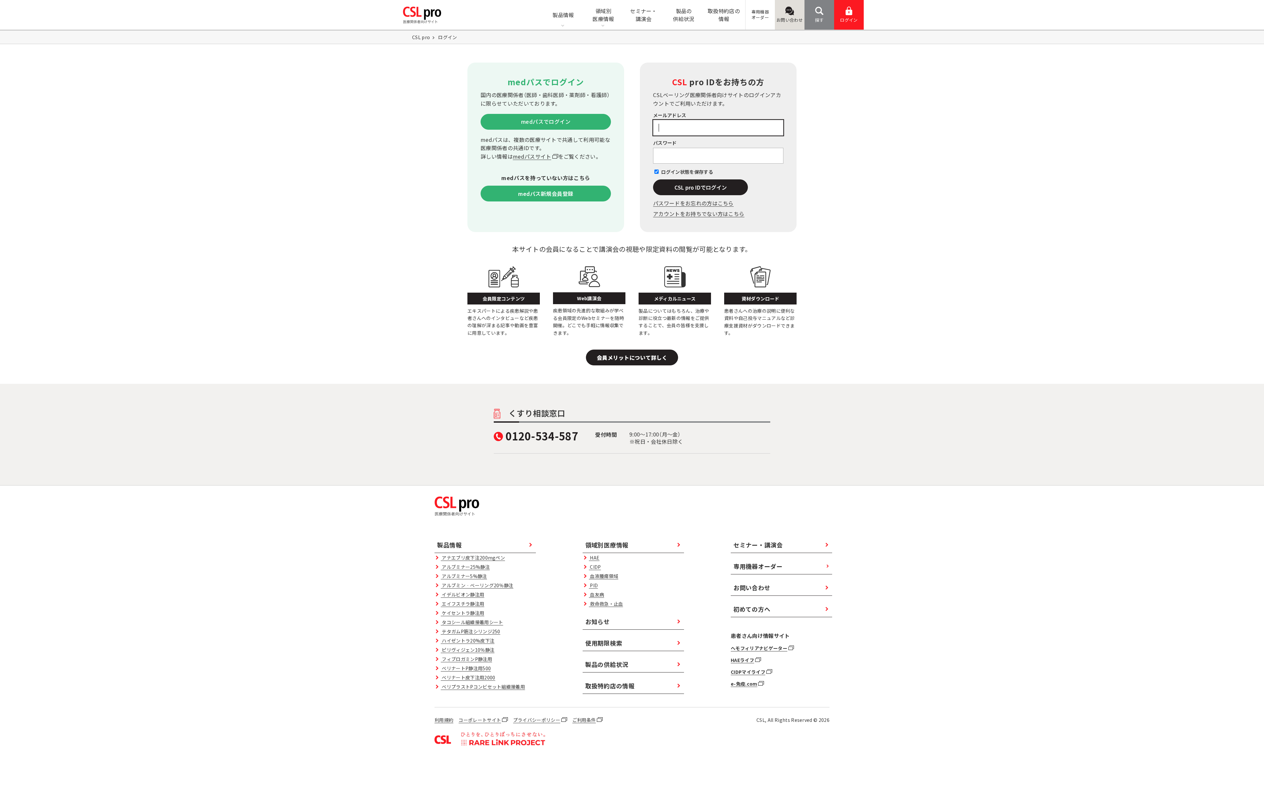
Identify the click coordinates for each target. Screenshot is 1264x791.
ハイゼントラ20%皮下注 (467, 640)
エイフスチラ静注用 (462, 603)
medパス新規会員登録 (545, 194)
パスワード (665, 142)
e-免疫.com (744, 683)
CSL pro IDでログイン (700, 187)
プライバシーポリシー (536, 720)
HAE (594, 557)
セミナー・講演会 (758, 545)
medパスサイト (532, 156)
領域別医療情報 (606, 545)
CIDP (595, 567)
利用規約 (443, 720)
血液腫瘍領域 (603, 576)
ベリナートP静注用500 (466, 668)
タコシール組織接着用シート (472, 622)
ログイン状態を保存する (687, 171)
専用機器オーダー (758, 566)
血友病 (596, 594)
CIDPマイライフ (748, 672)
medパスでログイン (546, 121)
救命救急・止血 (606, 603)
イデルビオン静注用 (462, 594)
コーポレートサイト (480, 720)
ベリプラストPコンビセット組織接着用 (483, 686)
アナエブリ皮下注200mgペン (473, 557)
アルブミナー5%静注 (464, 576)
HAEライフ (742, 660)
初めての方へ (751, 609)
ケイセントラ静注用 (462, 613)
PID (593, 585)
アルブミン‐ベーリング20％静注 (477, 585)
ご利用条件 (584, 720)
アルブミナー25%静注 (465, 567)
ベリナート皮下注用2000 (468, 677)
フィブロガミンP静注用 (466, 659)
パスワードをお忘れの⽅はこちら (693, 203)
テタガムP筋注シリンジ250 (470, 631)
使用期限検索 (603, 643)
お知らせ (597, 621)
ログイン (848, 20)
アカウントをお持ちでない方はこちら (698, 214)
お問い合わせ (790, 20)
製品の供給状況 (606, 664)
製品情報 (449, 545)
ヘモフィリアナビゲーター (759, 648)
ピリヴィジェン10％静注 (467, 649)
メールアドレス (669, 115)
